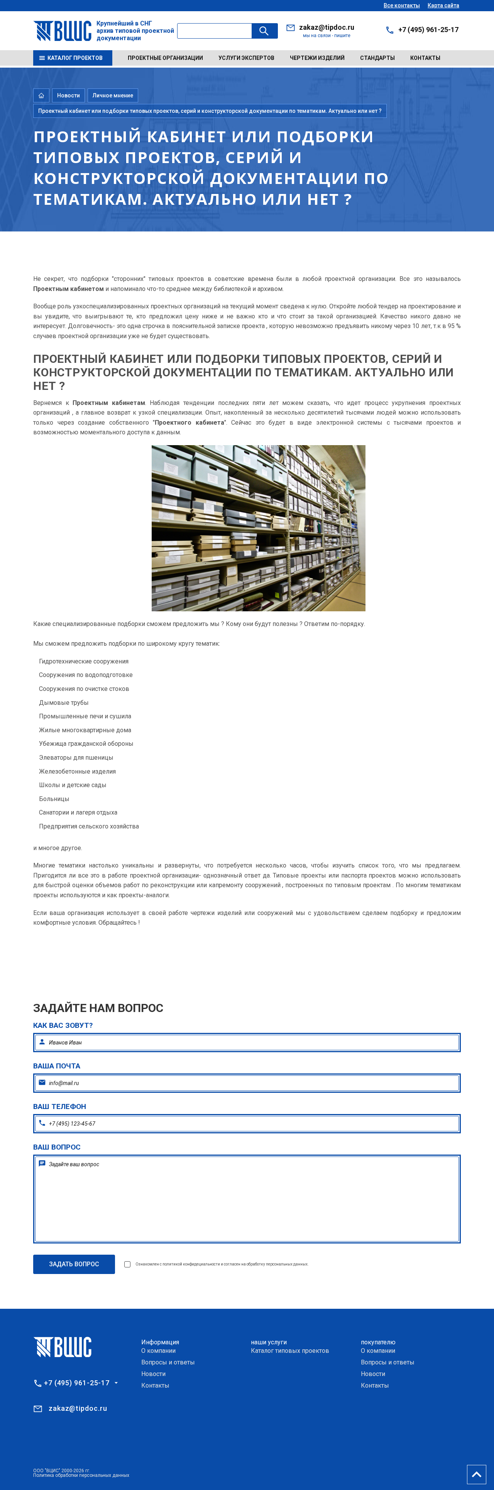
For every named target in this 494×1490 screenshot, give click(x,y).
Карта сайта (443, 5)
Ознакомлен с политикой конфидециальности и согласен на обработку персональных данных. (222, 1264)
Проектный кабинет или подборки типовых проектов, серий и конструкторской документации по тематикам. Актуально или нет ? (210, 111)
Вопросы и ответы (168, 1362)
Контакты (425, 58)
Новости (68, 95)
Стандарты (377, 58)
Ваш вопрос (57, 1147)
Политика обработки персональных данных (81, 1475)
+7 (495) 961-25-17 (428, 30)
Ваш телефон (59, 1106)
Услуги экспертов (246, 58)
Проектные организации (165, 58)
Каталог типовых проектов (290, 1350)
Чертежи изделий (317, 58)
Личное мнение (113, 95)
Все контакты (402, 5)
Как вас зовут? (63, 1025)
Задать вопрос (74, 1264)
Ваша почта (56, 1065)
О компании (158, 1350)
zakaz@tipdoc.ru (326, 27)
